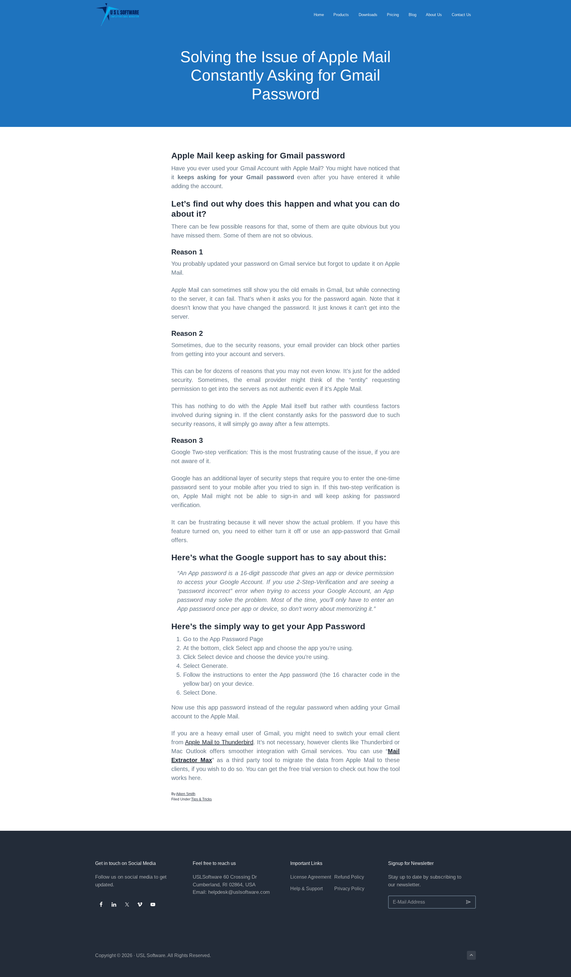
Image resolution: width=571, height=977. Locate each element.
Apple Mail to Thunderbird (219, 742)
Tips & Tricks (201, 799)
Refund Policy (349, 877)
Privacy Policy (349, 888)
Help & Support (306, 888)
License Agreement (310, 877)
